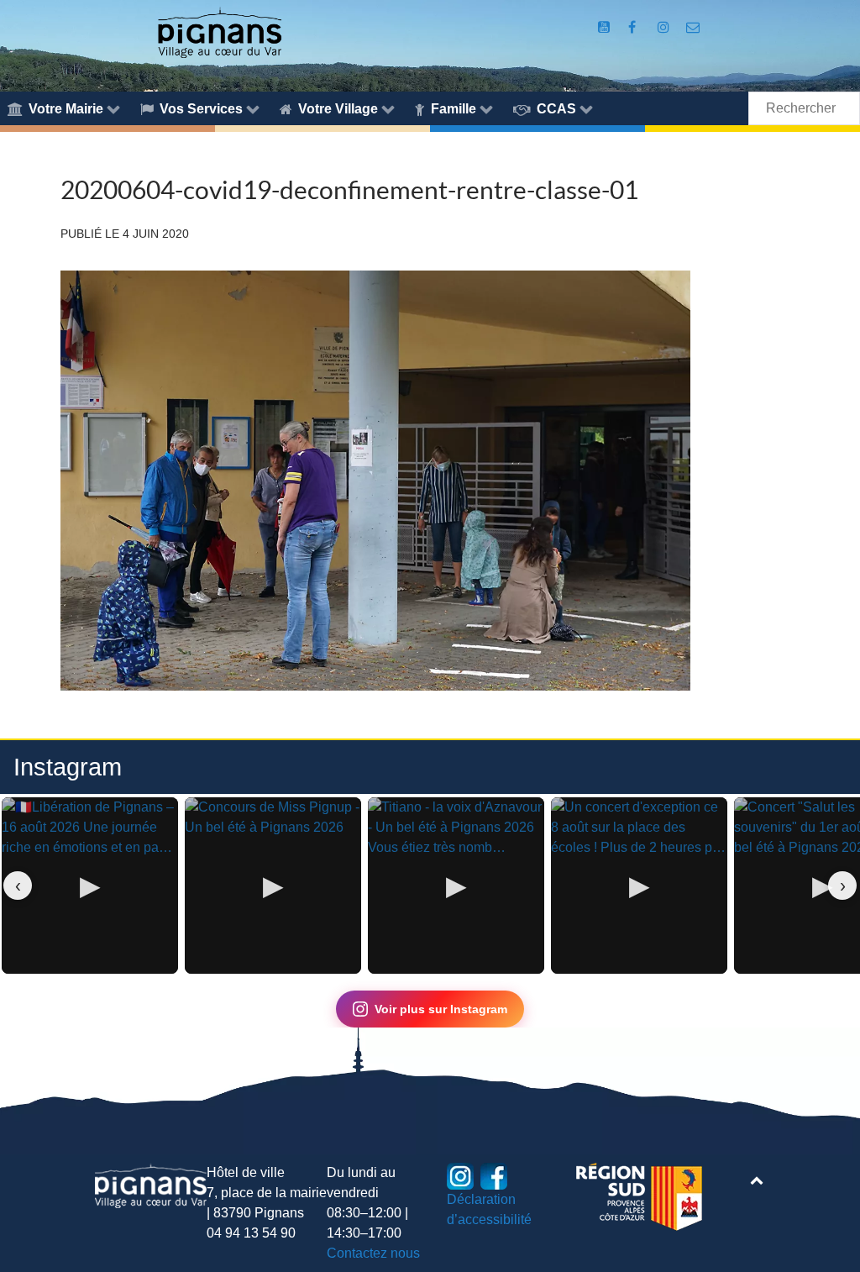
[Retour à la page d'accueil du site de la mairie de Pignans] (219, 31)
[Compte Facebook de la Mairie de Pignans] (633, 27)
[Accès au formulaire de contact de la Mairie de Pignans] (693, 27)
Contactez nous (373, 1253)
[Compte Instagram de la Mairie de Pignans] (665, 27)
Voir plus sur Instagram (441, 1009)
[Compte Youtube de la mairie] (605, 27)
